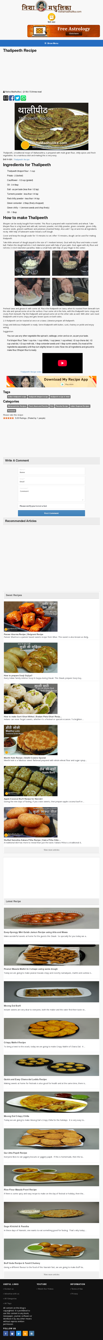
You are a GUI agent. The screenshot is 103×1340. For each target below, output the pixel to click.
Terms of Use (77, 1288)
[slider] (8, 418)
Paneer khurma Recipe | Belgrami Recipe (23, 634)
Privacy (74, 1293)
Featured (11, 411)
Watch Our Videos (45, 1288)
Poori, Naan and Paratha (38, 406)
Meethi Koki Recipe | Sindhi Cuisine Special (25, 757)
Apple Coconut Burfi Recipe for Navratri (23, 798)
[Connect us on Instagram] (31, 1333)
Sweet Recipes (14, 595)
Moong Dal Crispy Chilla (16, 1116)
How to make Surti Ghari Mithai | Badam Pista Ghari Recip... (33, 716)
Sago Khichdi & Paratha (16, 1226)
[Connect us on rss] (25, 1333)
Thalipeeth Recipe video (31, 372)
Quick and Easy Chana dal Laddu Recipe (25, 1079)
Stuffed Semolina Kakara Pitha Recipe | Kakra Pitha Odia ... (32, 839)
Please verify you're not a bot (33, 506)
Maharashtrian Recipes (17, 406)
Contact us (9, 1288)
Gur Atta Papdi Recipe (15, 1152)
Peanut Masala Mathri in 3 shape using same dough (31, 968)
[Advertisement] (51, 65)
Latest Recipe (13, 901)
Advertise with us (11, 1293)
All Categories (10, 1298)
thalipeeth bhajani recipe (38, 396)
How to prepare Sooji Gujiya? (18, 675)
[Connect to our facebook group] (12, 1333)
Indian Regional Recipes (79, 406)
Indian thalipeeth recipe (17, 396)
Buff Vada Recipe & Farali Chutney (22, 1263)
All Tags (7, 1303)
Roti (52, 406)
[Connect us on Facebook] (5, 1333)
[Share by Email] (5, 98)
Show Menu (52, 43)
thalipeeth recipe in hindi (60, 396)
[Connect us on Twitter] (18, 1333)
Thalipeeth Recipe (22, 159)
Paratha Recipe (62, 406)
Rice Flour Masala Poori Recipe (20, 1189)
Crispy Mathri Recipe (15, 1042)
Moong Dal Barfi (12, 1005)
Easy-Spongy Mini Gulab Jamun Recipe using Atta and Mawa (36, 932)
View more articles (51, 849)
